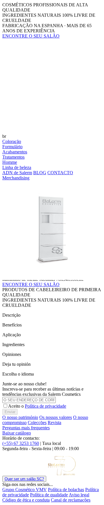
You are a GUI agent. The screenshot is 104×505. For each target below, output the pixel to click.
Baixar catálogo (16, 432)
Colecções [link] (37, 422)
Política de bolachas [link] (66, 489)
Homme (9, 162)
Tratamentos (13, 157)
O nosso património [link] (20, 417)
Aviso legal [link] (79, 494)
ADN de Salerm (17, 172)
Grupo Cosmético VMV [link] (24, 489)
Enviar (10, 412)
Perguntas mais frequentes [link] (26, 427)
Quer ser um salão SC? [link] (24, 479)
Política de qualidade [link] (49, 494)
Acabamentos (14, 151)
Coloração (11, 141)
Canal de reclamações (70, 499)
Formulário (12, 146)
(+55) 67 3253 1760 (20, 443)
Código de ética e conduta (26, 499)
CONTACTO (60, 172)
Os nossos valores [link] (55, 417)
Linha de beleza (16, 167)
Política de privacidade (45, 406)
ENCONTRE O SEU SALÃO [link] (31, 36)
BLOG (39, 172)
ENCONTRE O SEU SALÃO (31, 284)
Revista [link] (54, 422)
